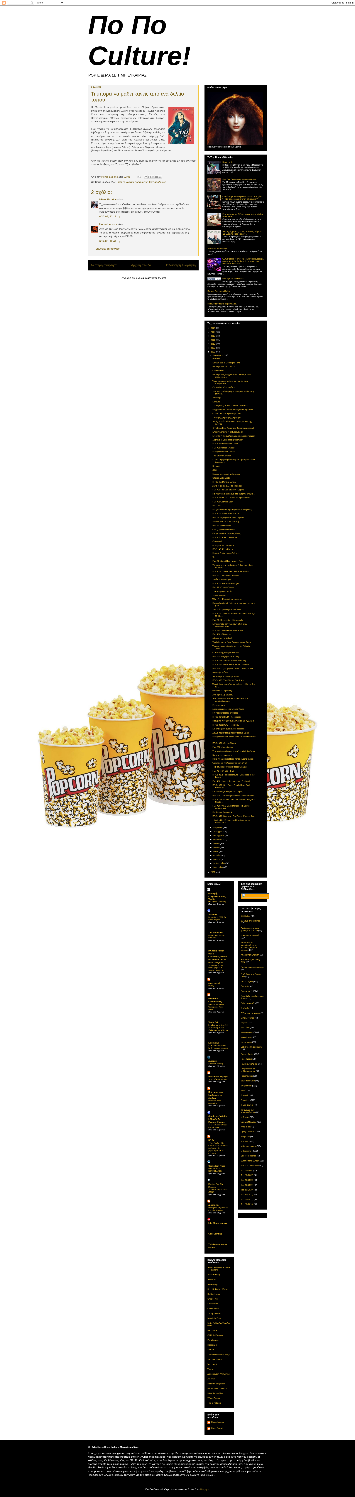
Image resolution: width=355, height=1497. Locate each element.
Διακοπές (245, 986)
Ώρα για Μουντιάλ (248, 1122)
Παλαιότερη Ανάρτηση (180, 265)
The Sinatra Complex (221, 456)
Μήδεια (244, 1023)
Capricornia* (218, 371)
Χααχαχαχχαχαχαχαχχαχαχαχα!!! (227, 417)
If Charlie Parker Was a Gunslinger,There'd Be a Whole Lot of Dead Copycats (217, 957)
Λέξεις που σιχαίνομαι (250, 1013)
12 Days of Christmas (250, 921)
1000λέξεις (245, 916)
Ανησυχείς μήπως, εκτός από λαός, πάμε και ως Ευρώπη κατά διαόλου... (242, 232)
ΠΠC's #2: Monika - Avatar (224, 482)
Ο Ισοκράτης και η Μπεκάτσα (225, 652)
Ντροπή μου (246, 1042)
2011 (213, 340)
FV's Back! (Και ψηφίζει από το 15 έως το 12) (232, 668)
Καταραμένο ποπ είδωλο (218, 291)
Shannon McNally (215, 1064)
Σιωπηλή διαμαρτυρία (221, 591)
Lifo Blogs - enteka (217, 1223)
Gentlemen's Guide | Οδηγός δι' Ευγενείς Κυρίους (217, 1119)
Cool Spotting (215, 1234)
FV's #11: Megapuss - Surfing (225, 656)
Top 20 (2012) (247, 1199)
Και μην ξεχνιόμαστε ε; (222, 755)
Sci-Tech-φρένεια (248, 1156)
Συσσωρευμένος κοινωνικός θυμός (228, 709)
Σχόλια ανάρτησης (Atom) (151, 277)
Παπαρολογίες (157, 181)
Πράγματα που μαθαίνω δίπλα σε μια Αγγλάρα (233, 721)
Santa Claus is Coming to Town (226, 363)
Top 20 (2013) (247, 1204)
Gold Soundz (213, 1309)
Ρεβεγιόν (216, 359)
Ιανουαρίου (218, 867)
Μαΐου (216, 851)
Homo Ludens (108, 224)
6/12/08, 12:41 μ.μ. (110, 241)
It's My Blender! (214, 1313)
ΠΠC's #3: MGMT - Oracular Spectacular (231, 498)
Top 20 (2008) (247, 1180)
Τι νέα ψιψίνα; (247, 1105)
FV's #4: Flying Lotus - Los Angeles (228, 517)
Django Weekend (248, 1131)
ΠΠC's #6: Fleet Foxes (222, 549)
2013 (213, 332)
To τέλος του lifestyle (221, 579)
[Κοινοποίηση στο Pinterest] (160, 177)
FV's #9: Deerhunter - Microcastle (227, 620)
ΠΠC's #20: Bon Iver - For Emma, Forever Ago (233, 816)
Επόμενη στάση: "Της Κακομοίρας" (227, 432)
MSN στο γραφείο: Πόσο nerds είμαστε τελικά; (232, 759)
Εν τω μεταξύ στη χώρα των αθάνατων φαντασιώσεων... (229, 625)
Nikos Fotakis (108, 199)
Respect (216, 466)
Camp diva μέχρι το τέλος (223, 387)
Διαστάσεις (213, 1205)
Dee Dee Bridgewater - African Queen (239, 179)
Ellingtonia (245, 1136)
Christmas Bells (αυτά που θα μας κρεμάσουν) (233, 428)
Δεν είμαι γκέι (247, 981)
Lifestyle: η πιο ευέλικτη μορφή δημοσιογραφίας (233, 436)
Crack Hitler (212, 1299)
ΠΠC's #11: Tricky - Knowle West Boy (229, 660)
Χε (213, 557)
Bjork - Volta (227, 162)
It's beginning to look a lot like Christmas (230, 405)
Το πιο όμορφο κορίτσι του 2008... (227, 609)
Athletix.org (212, 1284)
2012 (213, 336)
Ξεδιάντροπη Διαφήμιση (251, 1047)
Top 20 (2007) (247, 1175)
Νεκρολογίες (246, 1037)
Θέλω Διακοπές (248, 1003)
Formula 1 (245, 1141)
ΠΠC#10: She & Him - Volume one (227, 630)
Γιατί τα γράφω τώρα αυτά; (132, 181)
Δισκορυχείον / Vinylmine (218, 1374)
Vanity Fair (213, 1022)
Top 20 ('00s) (247, 1170)
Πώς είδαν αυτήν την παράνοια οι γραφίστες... (232, 510)
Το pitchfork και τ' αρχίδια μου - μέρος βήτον (231, 642)
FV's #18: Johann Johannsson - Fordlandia (231, 781)
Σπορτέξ (244, 1095)
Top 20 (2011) (247, 1194)
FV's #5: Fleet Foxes (221, 525)
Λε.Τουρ (211, 1379)
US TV (211, 1140)
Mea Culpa (217, 505)
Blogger (204, 1489)
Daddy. (211, 986)
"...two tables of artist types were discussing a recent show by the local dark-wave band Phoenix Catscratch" (242, 261)
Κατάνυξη (245, 1008)
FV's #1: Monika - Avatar (223, 448)
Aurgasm (212, 1061)
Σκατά (243, 1090)
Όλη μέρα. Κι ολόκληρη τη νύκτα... (227, 599)
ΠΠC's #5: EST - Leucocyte (224, 537)
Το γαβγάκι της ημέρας (217, 1079)
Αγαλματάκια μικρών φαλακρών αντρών (250, 929)
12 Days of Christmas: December (227, 440)
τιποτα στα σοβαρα (218, 1077)
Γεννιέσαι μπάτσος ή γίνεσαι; (225, 713)
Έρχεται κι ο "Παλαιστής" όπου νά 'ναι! (229, 763)
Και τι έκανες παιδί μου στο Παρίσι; (227, 791)
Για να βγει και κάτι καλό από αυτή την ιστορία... (233, 494)
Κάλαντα (216, 402)
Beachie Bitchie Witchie (217, 1289)
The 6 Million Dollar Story (218, 1354)
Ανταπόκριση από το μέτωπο (225, 676)
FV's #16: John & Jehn (222, 747)
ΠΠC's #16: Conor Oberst (224, 743)
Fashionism (212, 1304)
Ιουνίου (216, 847)
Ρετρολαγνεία (247, 1076)
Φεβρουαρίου (219, 863)
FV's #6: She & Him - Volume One (227, 561)
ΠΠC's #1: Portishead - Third (225, 444)
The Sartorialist (215, 933)
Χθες (214, 470)
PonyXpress (213, 1340)
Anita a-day (246, 1127)
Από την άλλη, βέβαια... (222, 695)
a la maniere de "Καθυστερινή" (225, 521)
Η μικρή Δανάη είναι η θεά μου (225, 553)
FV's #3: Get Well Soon (222, 502)
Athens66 (211, 1279)
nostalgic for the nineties (233, 278)
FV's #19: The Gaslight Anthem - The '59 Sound (233, 795)
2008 (213, 352)
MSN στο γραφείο (248, 1146)
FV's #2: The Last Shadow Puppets (228, 490)
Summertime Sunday (250, 1161)
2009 (213, 348)
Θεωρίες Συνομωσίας (222, 691)
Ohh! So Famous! (215, 1335)
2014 (213, 328)
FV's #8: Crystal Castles (223, 587)
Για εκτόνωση (218, 705)
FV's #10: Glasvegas (221, 634)
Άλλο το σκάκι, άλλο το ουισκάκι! (227, 486)
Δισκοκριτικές (247, 991)
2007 (213, 872)
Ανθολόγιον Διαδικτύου (251, 935)
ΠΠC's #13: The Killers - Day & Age (228, 680)
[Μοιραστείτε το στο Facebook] (156, 177)
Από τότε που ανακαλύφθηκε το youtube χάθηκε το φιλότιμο (249, 946)
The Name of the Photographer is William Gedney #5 (216, 967)
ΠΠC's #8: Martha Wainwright (225, 583)
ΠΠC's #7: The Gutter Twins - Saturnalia (230, 571)
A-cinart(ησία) (213, 1275)
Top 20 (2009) (247, 1185)
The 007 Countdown (250, 1165)
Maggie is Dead (214, 1318)
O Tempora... (247, 1151)
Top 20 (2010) (247, 1190)
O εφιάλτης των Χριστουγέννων (226, 413)
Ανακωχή (216, 398)
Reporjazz (212, 1345)
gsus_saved (214, 983)
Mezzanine (212, 1330)
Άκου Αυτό (212, 1364)
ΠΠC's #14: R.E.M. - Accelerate (226, 717)
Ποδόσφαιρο (246, 1059)
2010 (213, 344)
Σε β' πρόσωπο (248, 1081)
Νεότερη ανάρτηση (104, 265)
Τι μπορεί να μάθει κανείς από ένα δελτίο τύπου (233, 751)
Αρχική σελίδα (141, 265)
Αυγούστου (218, 839)
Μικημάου (245, 1027)
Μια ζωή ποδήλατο (220, 672)
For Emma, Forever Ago (223, 812)
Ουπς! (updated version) (223, 529)
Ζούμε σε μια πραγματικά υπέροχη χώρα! (230, 733)
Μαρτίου (217, 859)
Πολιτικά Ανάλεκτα (249, 1064)
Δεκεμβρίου (218, 355)
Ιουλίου (216, 843)
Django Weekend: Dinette (223, 452)
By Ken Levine (213, 1294)
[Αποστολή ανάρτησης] (139, 176)
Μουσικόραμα (247, 1032)
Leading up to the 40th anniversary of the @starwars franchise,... (218, 1027)
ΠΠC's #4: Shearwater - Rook (225, 513)
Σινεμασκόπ (246, 1086)
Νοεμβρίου (218, 828)
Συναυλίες (245, 1100)
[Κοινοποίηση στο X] (153, 177)
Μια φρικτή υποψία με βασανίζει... (222, 304)
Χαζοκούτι (245, 1117)
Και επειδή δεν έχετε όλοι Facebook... (229, 729)
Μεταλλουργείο (247, 1018)
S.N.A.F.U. (212, 1350)
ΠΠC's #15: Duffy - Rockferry (225, 725)
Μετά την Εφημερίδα (216, 1384)
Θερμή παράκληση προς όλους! (226, 533)
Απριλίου (217, 855)
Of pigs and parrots (221, 478)
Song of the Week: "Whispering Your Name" (216, 1006)
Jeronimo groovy (220, 595)
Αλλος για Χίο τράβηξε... (218, 249)
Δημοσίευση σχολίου (108, 248)
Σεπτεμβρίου (219, 835)
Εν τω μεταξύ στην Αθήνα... (224, 366)
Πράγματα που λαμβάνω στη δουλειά (215, 1095)
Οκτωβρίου (218, 831)
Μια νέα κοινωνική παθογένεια (226, 474)
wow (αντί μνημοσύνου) (223, 545)
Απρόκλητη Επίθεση (250, 955)
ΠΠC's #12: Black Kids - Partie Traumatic (230, 664)
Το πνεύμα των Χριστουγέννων (248, 1111)
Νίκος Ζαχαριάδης (215, 1393)
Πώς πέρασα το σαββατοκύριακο (248, 1070)
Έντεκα (210, 1369)
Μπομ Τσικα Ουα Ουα (217, 1388)
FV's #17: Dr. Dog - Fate (223, 771)
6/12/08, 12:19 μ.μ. (110, 216)
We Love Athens (214, 1359)
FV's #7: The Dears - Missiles (225, 575)
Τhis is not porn (214, 1403)
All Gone (212, 914)
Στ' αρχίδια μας (213, 1398)
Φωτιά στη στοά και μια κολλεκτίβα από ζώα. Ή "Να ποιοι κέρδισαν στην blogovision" (242, 197)
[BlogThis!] (149, 177)
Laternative (213, 1043)
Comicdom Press (216, 1166)
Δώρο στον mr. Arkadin (222, 638)
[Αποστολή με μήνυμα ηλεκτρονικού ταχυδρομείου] (146, 177)
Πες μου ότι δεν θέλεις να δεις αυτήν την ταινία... (233, 410)
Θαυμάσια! (217, 541)
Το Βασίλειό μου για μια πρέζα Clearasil (229, 767)
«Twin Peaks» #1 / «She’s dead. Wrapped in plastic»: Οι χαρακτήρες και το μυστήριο (218, 1148)
